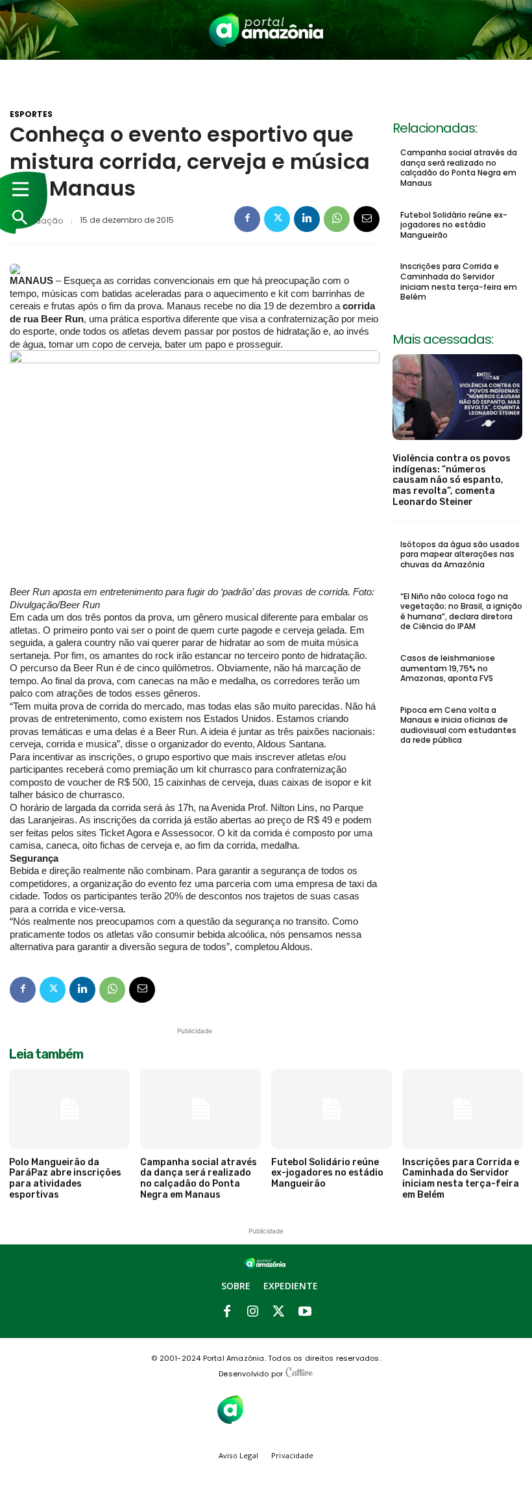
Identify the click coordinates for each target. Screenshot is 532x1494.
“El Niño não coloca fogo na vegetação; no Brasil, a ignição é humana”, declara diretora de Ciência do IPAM (461, 611)
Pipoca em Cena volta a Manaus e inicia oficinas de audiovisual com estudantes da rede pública (458, 725)
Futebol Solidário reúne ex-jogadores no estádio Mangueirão (453, 224)
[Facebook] (247, 219)
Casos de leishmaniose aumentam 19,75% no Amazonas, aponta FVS (447, 668)
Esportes (31, 114)
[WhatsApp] (337, 219)
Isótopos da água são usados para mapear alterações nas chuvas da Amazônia (460, 554)
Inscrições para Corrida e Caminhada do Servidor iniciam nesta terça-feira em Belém (458, 281)
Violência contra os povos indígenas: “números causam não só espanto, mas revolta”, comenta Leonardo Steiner (452, 480)
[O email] (367, 219)
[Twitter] (277, 219)
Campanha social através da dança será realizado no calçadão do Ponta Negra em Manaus (458, 167)
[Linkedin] (307, 219)
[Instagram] (253, 1312)
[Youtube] (305, 1312)
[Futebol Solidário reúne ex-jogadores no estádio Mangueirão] (331, 1109)
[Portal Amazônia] (266, 30)
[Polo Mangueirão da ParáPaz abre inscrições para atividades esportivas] (69, 1109)
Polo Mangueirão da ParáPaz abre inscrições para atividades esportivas (65, 1178)
